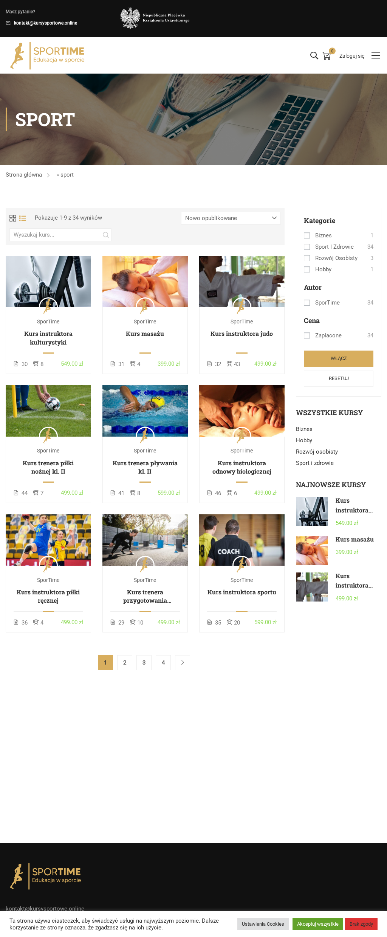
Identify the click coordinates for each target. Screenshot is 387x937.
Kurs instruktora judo (242, 333)
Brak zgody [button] (361, 924)
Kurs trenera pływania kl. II (145, 467)
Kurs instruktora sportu (241, 592)
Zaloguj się (351, 56)
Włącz (339, 358)
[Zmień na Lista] (22, 218)
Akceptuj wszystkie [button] (318, 924)
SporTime (327, 302)
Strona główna (24, 174)
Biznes (323, 235)
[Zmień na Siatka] (12, 218)
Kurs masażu (145, 333)
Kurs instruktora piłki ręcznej (48, 596)
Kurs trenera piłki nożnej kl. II (48, 467)
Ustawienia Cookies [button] (263, 924)
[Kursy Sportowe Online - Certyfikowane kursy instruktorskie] (47, 55)
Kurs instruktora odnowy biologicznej (241, 467)
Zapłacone (328, 335)
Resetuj (339, 378)
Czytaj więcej (48, 281)
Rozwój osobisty (336, 258)
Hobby (323, 269)
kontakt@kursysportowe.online (45, 23)
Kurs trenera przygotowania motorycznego (145, 596)
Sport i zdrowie (334, 246)
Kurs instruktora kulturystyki (48, 337)
